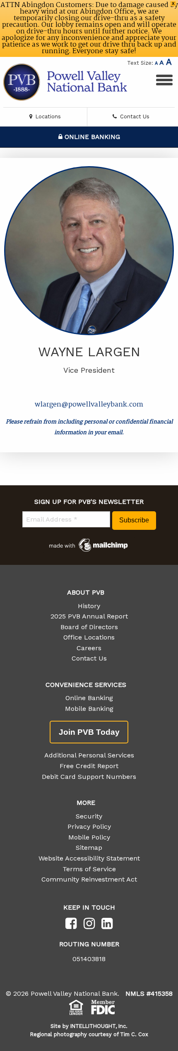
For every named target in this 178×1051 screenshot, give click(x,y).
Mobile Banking (89, 708)
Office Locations (89, 637)
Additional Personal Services (89, 755)
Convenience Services (86, 685)
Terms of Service (89, 869)
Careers (89, 648)
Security (89, 816)
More (86, 802)
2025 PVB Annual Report (89, 616)
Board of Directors (89, 627)
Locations (47, 116)
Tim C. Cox (134, 1034)
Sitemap (89, 847)
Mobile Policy (89, 837)
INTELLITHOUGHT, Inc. (98, 1026)
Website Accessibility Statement (89, 858)
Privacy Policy (89, 826)
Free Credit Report (89, 766)
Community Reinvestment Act (89, 879)
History (89, 606)
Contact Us (133, 116)
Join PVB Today (89, 732)
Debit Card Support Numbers (89, 777)
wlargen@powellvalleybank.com (89, 404)
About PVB (85, 592)
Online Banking (91, 137)
